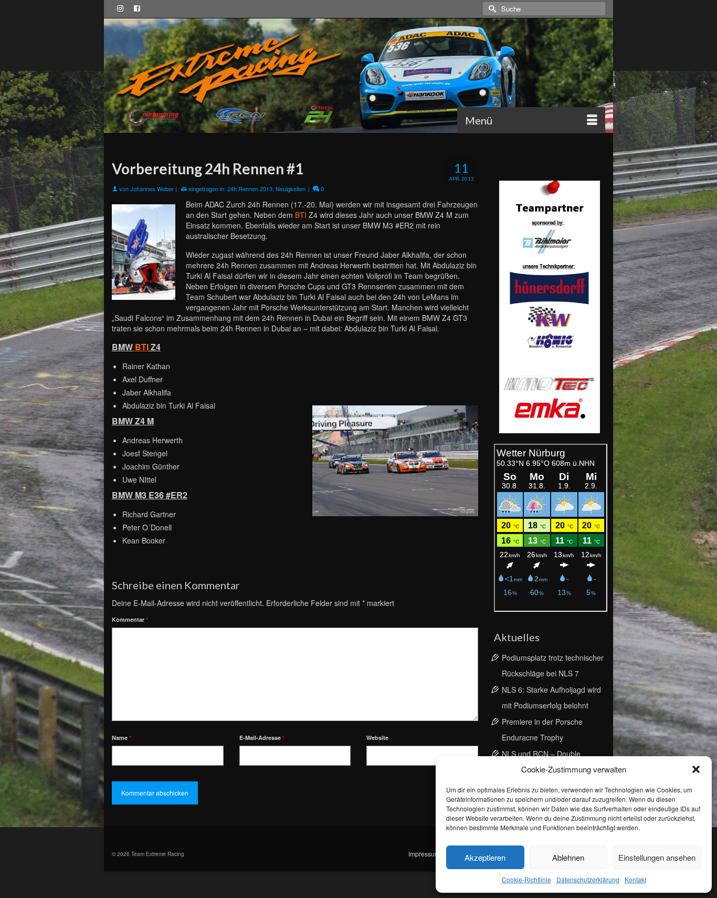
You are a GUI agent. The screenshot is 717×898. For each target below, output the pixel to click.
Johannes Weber (152, 188)
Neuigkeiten (290, 188)
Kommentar (130, 619)
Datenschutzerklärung (587, 879)
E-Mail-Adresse (261, 738)
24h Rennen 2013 (249, 188)
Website (377, 738)
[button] (696, 769)
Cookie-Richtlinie (526, 879)
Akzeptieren (485, 857)
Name (121, 738)
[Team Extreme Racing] (358, 75)
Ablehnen (568, 857)
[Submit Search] (491, 8)
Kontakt (635, 879)
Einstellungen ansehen (656, 857)
